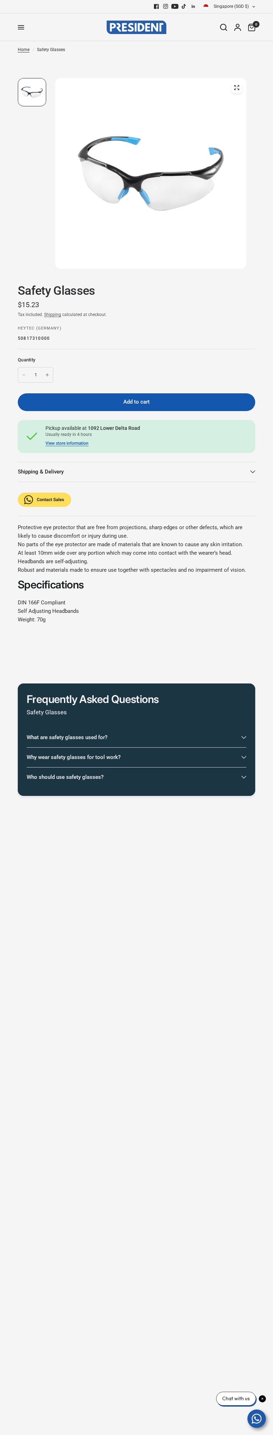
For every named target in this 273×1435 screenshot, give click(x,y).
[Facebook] (156, 6)
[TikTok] (184, 6)
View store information (67, 443)
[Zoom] (236, 87)
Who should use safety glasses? (65, 777)
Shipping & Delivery (41, 472)
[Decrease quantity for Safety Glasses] (24, 374)
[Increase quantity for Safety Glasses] (47, 374)
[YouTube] (175, 6)
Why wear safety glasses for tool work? (74, 757)
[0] (250, 27)
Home (24, 49)
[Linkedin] (193, 6)
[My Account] (238, 27)
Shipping (52, 314)
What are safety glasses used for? (67, 737)
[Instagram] (165, 6)
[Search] (223, 27)
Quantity (26, 359)
